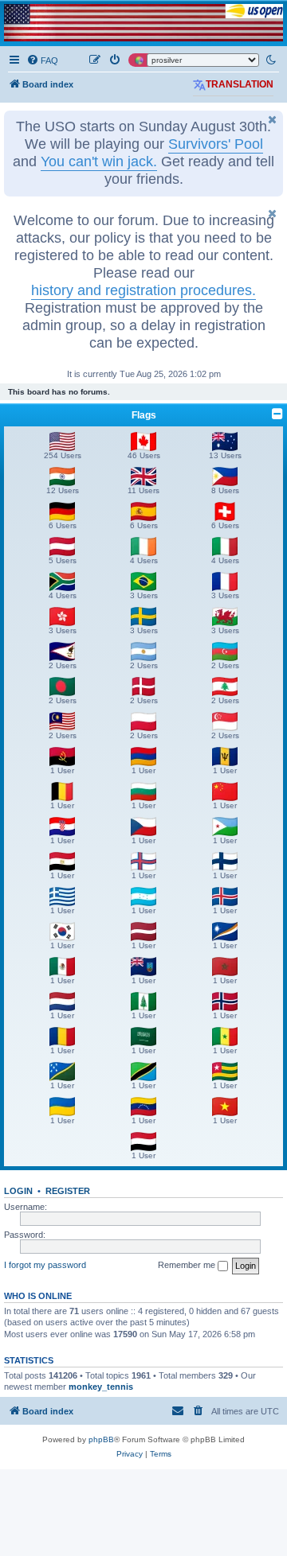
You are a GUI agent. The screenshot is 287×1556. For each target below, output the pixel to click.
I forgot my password (45, 1265)
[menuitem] (42, 60)
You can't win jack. (99, 161)
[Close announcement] (272, 120)
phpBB (101, 1439)
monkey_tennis (101, 1386)
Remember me (188, 1265)
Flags (144, 415)
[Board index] (143, 22)
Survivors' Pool (215, 144)
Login (18, 1191)
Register (67, 1191)
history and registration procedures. (143, 290)
